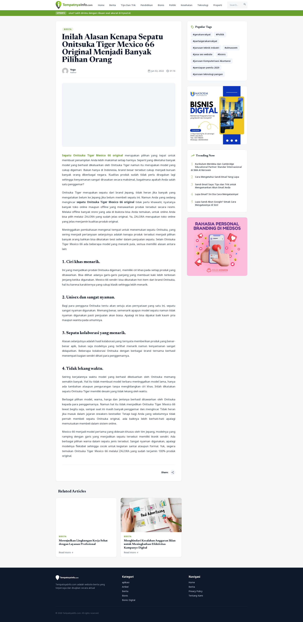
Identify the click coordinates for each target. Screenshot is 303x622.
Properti (217, 5)
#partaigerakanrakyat (205, 41)
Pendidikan (147, 5)
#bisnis (222, 54)
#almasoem (231, 47)
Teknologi (202, 5)
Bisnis (161, 5)
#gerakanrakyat (202, 34)
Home (101, 5)
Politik (172, 5)
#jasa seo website (202, 54)
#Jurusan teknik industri (206, 47)
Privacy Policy (195, 591)
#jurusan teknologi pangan (208, 74)
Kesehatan (186, 5)
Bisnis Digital (128, 600)
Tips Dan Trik (128, 5)
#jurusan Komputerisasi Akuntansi (212, 60)
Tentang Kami (196, 595)
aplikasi (125, 582)
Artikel (125, 586)
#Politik (220, 34)
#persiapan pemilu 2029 (206, 67)
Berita (112, 5)
